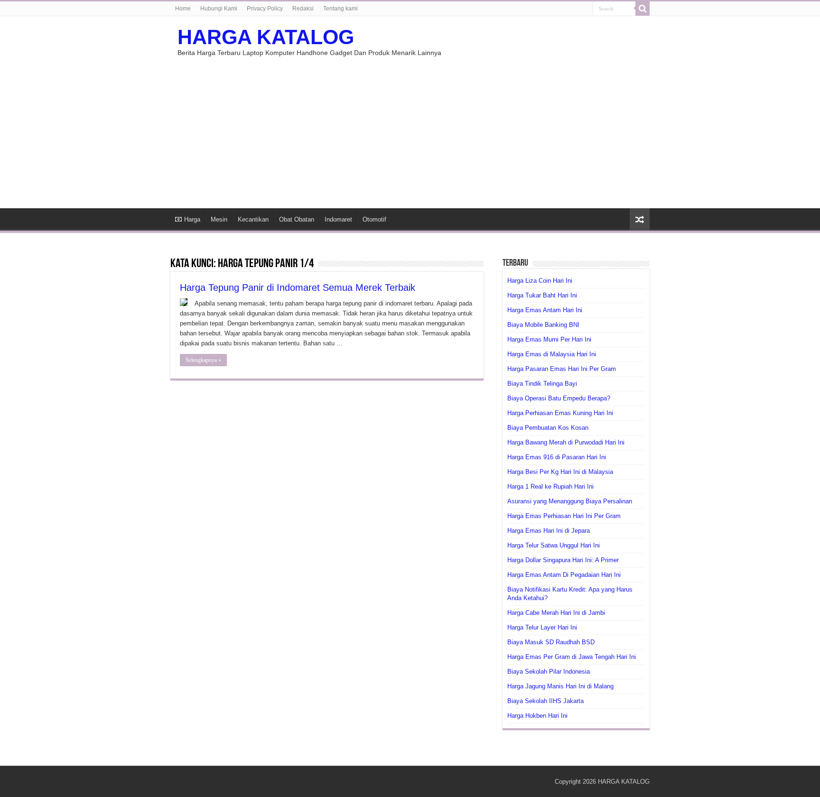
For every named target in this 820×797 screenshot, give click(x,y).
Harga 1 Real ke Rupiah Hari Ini (550, 486)
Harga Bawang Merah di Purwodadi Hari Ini (565, 442)
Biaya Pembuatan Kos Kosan (547, 427)
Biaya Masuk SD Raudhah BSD (551, 642)
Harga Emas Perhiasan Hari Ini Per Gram (564, 515)
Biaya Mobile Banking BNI (543, 324)
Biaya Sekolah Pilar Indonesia (548, 671)
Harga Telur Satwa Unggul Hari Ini (553, 545)
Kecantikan (253, 219)
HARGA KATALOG (265, 37)
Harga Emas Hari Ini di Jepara (548, 530)
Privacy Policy (265, 8)
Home (183, 8)
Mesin (219, 219)
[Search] (642, 8)
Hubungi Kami (218, 8)
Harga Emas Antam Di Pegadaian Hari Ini (564, 574)
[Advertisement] (410, 127)
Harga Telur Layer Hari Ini (542, 627)
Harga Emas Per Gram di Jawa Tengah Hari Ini (571, 656)
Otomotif (374, 219)
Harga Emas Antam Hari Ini (544, 310)
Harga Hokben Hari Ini (537, 715)
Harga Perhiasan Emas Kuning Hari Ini (560, 413)
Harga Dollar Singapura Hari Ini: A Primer (563, 560)
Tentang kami (340, 8)
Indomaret (338, 219)
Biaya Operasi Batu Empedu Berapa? (558, 398)
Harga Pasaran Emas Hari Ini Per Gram (561, 368)
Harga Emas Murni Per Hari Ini (549, 339)
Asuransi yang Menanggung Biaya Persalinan (569, 501)
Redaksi (303, 8)
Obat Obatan (296, 219)
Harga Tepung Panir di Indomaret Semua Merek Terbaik (297, 287)
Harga (192, 219)
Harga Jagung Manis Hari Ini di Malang (560, 686)
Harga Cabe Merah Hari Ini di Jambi (556, 612)
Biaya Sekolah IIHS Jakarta (545, 700)
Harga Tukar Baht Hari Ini (542, 295)
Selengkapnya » (203, 360)
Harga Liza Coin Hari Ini (539, 280)
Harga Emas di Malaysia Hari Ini (551, 354)
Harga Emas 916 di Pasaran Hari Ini (556, 457)
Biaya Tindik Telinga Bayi (542, 383)
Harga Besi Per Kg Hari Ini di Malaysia (560, 471)
